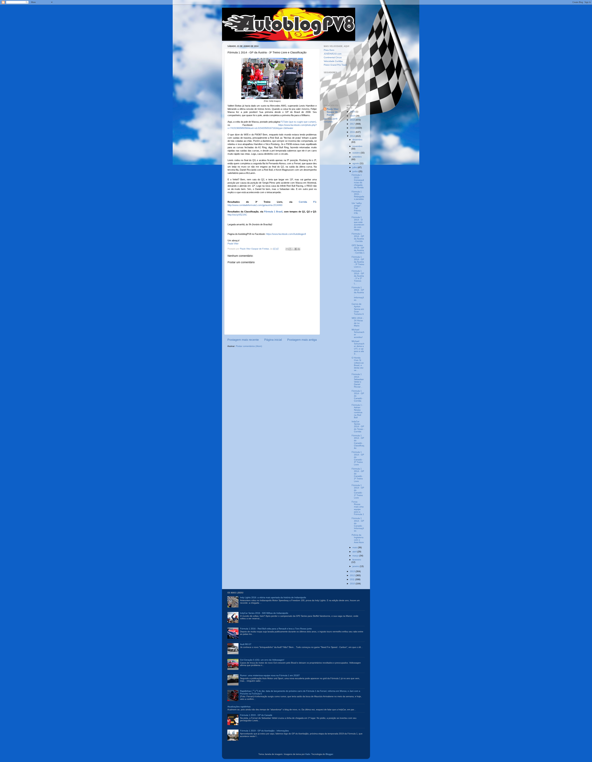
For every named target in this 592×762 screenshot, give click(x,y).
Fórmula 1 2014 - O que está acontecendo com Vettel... (358, 223)
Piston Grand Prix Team (335, 65)
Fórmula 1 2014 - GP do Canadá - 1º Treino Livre (358, 491)
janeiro (356, 566)
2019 (353, 116)
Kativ (307, 754)
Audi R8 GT (245, 644)
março (355, 556)
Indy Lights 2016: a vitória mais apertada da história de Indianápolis (273, 597)
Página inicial (273, 339)
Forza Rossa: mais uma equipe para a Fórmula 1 (358, 508)
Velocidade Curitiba (333, 61)
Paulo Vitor (233, 243)
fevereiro (356, 560)
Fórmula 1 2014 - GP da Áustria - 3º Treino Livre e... (358, 262)
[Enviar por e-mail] (287, 249)
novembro (357, 146)
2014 (353, 136)
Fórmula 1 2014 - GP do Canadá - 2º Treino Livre (358, 475)
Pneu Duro (329, 50)
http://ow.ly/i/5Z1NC (237, 215)
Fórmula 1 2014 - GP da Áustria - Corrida (358, 238)
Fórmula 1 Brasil (273, 211)
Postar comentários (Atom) (249, 346)
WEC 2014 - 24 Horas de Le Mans (358, 322)
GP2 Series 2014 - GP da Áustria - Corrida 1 (358, 249)
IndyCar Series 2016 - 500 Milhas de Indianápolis (264, 613)
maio (355, 547)
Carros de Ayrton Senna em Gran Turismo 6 (358, 309)
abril (354, 552)
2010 (353, 583)
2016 (353, 128)
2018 (353, 120)
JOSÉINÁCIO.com (332, 54)
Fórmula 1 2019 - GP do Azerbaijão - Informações (264, 731)
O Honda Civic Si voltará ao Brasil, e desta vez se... (358, 364)
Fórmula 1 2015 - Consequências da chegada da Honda (358, 181)
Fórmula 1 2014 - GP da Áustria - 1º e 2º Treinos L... (358, 277)
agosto (356, 163)
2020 (353, 112)
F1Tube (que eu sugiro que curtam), (299, 122)
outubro (356, 153)
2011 (352, 579)
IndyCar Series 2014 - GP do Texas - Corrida (358, 426)
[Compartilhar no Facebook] (295, 249)
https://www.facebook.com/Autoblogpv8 (286, 234)
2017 (353, 124)
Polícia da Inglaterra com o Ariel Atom (358, 539)
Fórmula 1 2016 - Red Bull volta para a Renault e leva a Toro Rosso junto (276, 629)
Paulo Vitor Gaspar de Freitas (332, 112)
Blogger (329, 754)
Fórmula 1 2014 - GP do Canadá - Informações (358, 524)
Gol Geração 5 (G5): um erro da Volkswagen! (262, 660)
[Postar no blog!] (290, 249)
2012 (353, 575)
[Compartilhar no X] (292, 249)
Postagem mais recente (243, 339)
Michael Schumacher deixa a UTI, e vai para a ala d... (358, 347)
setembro (357, 157)
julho (355, 167)
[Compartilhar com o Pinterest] (298, 249)
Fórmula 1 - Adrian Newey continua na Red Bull (357, 411)
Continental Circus (333, 57)
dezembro (357, 139)
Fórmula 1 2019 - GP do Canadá (256, 715)
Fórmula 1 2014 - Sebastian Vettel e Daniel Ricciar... (358, 380)
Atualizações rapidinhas (239, 706)
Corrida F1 (307, 202)
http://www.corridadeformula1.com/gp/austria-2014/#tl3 (255, 205)
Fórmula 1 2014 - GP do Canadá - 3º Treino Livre (358, 458)
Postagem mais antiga (302, 339)
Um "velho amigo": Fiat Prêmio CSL (357, 208)
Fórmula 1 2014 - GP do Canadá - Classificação (358, 441)
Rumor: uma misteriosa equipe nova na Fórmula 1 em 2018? (270, 675)
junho (355, 171)
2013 (353, 571)
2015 (353, 132)
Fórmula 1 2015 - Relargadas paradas (358, 195)
